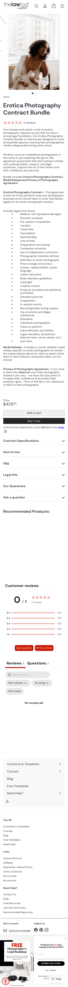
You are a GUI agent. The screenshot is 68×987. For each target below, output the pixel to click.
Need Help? (9, 844)
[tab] (38, 663)
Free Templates (11, 839)
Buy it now (34, 421)
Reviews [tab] (15, 663)
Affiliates (8, 862)
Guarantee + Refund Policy (17, 867)
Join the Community (14, 907)
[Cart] (53, 6)
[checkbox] (14, 691)
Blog (5, 835)
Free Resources (12, 903)
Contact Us (9, 894)
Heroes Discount (12, 858)
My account (9, 880)
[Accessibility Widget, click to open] (5, 981)
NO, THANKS (51, 970)
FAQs (6, 898)
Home (6, 97)
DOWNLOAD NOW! (51, 963)
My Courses (10, 876)
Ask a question (24, 647)
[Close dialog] (65, 938)
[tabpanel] (34, 707)
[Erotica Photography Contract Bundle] (27, 541)
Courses (8, 831)
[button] (34, 612)
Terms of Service (12, 871)
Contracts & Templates (16, 826)
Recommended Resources (18, 912)
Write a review (44, 647)
